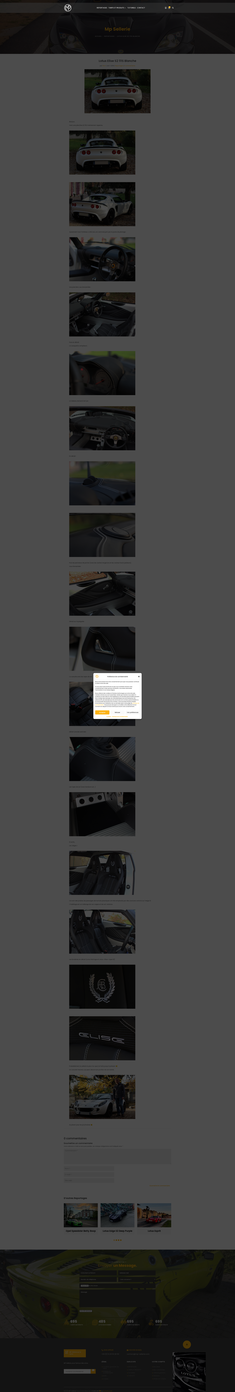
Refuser (117, 712)
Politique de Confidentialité (120, 716)
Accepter (102, 712)
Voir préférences (132, 712)
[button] (139, 677)
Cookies (108, 716)
